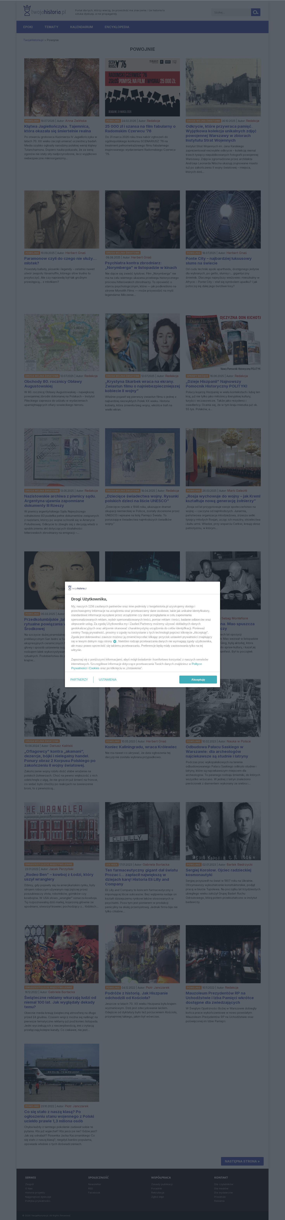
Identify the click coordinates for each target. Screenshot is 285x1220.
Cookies (94, 668)
